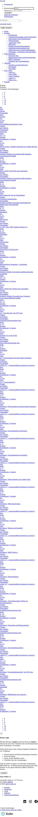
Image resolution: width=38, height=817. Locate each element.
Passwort (7, 10)
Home (6, 31)
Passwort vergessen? (11, 15)
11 (5, 102)
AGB (6, 791)
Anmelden (8, 13)
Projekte (7, 33)
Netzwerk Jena (13, 56)
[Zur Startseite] (2, 1)
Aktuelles (7, 63)
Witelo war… (12, 80)
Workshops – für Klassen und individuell (22, 52)
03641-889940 (8, 782)
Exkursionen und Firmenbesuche (19, 39)
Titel (1, 109)
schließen (4, 773)
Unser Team (12, 74)
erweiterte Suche (5, 24)
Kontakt (7, 82)
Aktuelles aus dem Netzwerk (18, 65)
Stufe (1, 115)
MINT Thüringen (14, 59)
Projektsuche (8, 4)
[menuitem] (21, 4)
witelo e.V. (12, 78)
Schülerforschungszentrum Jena (19, 48)
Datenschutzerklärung (11, 795)
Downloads (12, 67)
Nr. (1, 107)
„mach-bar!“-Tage (14, 42)
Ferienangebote (13, 41)
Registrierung (8, 16)
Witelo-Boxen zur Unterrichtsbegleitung (21, 50)
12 (5, 104)
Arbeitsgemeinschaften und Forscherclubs (22, 37)
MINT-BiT (12, 44)
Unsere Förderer (13, 76)
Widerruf (7, 793)
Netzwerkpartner (9, 54)
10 (5, 100)
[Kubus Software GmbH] (7, 816)
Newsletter (12, 69)
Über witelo (8, 70)
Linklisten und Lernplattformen (18, 61)
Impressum (8, 789)
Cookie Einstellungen (7, 808)
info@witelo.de (10, 784)
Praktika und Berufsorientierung (19, 46)
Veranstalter (4, 113)
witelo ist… (12, 72)
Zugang (2, 117)
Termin (2, 111)
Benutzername (9, 8)
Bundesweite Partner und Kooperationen (22, 57)
